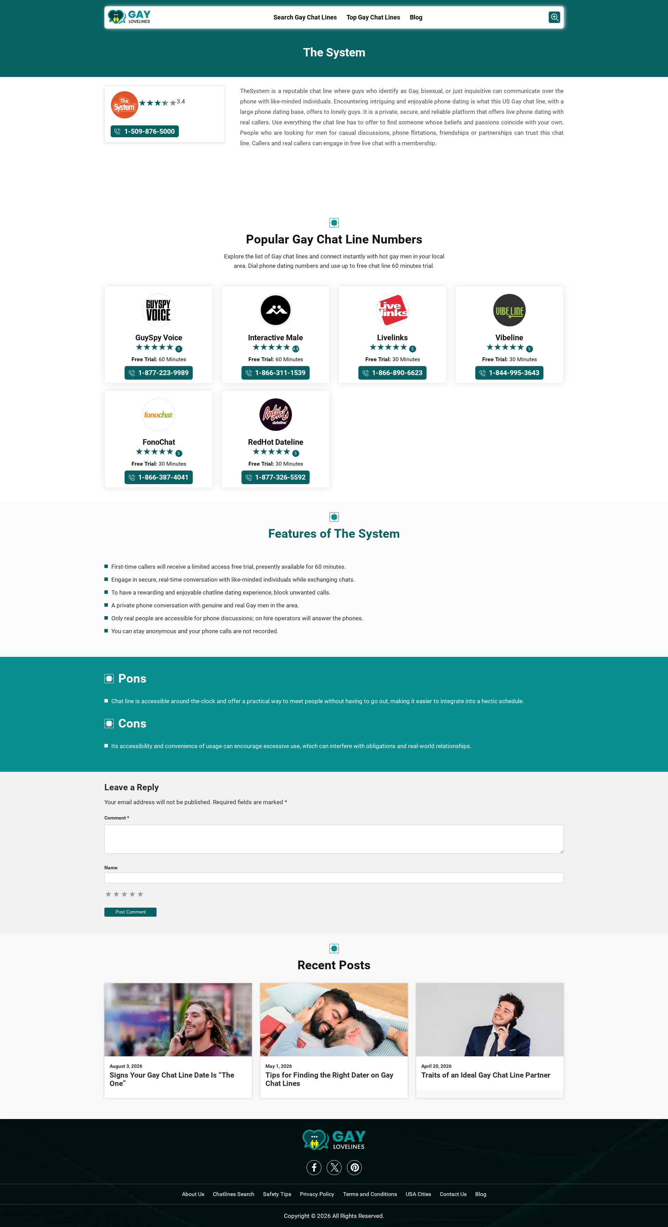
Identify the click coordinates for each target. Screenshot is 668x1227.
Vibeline (509, 337)
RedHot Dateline (275, 442)
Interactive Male (275, 337)
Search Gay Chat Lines (305, 17)
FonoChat (159, 442)
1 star (109, 894)
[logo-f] (334, 1147)
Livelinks (392, 337)
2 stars (117, 894)
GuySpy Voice (158, 337)
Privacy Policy (317, 1194)
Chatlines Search (233, 1194)
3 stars (125, 894)
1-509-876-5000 (149, 131)
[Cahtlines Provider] (554, 17)
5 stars (141, 894)
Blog (416, 17)
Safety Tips (277, 1194)
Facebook (314, 1167)
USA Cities (418, 1194)
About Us (193, 1194)
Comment (116, 818)
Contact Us (453, 1194)
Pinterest (354, 1167)
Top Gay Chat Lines (373, 17)
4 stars (133, 894)
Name (111, 867)
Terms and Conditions (370, 1194)
